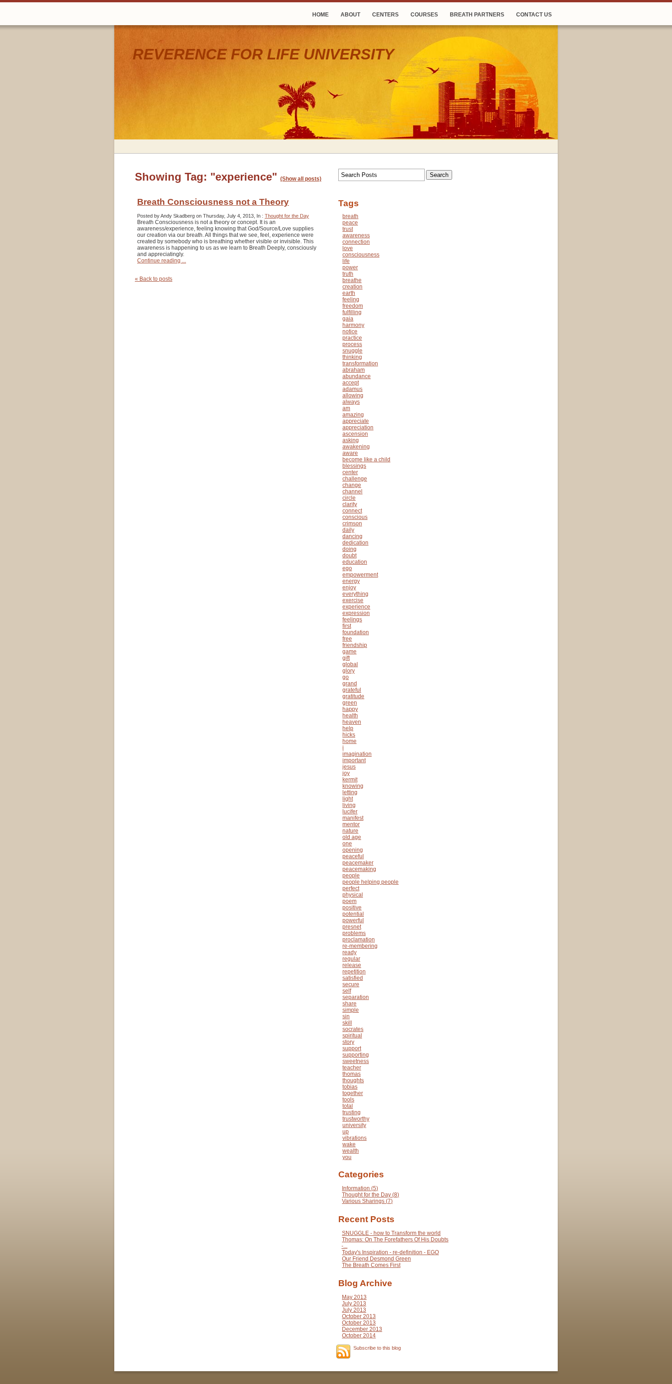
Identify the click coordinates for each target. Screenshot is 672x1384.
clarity (349, 504)
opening (352, 850)
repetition (354, 971)
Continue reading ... (161, 260)
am (346, 408)
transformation (360, 363)
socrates (352, 1029)
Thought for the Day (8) (370, 1195)
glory (348, 671)
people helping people (370, 882)
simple (350, 1010)
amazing (353, 414)
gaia (347, 318)
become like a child (366, 459)
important (354, 760)
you (347, 1157)
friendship (354, 645)
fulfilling (352, 312)
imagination (357, 754)
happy (350, 709)
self (346, 991)
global (350, 664)
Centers (385, 14)
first (346, 626)
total (347, 1106)
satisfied (352, 978)
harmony (353, 325)
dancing (352, 536)
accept (350, 382)
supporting (355, 1055)
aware (350, 453)
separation (355, 997)
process (352, 344)
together (352, 1093)
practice (352, 338)
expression (356, 613)
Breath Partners (477, 14)
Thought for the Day (287, 216)
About (350, 14)
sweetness (355, 1061)
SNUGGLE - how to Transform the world (391, 1233)
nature (350, 831)
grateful (351, 690)
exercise (352, 600)
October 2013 (359, 1316)
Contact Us (534, 14)
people (351, 875)
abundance (356, 376)
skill (347, 1023)
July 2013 (354, 1303)
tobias (349, 1087)
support (351, 1048)
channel (352, 491)
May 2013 (354, 1297)
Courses (424, 14)
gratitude (353, 696)
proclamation (358, 939)
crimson (352, 523)
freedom (352, 306)
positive (352, 907)
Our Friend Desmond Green (376, 1259)
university (354, 1125)
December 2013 (362, 1329)
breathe (352, 280)
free (347, 639)
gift (346, 658)
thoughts (353, 1080)
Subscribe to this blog (377, 1348)
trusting (351, 1112)
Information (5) (360, 1188)
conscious (355, 517)
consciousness (360, 254)
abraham (353, 370)
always (351, 402)
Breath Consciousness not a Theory (213, 202)
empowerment (360, 575)
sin (346, 1016)
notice (349, 331)
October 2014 (359, 1335)
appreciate (355, 421)
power (350, 267)
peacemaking (359, 869)
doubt (349, 555)
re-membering (360, 946)
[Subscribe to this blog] (343, 1351)
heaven (351, 722)
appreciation (357, 427)
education (354, 562)
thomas (351, 1074)
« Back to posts (153, 279)
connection (356, 242)
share (349, 1003)
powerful (353, 920)
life (346, 261)
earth (348, 293)
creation (352, 286)
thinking (352, 357)
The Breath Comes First (371, 1265)
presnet (351, 927)
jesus (349, 767)
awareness (356, 235)
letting (349, 792)
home (349, 741)
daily (348, 530)
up (345, 1131)
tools (348, 1099)
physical (352, 895)
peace (350, 222)
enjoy (349, 587)
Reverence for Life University (263, 54)
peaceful (353, 856)
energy (351, 581)
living (349, 805)
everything (355, 594)
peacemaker (357, 863)
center (350, 472)
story (348, 1042)
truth (347, 274)
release (351, 965)
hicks (348, 735)
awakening (356, 447)
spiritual (352, 1035)
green (349, 703)
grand (349, 683)
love (347, 248)
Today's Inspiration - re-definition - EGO (390, 1252)
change (351, 485)
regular (351, 959)
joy (346, 773)
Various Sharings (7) (367, 1201)
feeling (350, 299)
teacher (351, 1067)
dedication (355, 543)
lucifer (349, 811)
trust (347, 229)
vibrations (354, 1138)
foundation (355, 632)
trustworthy (355, 1119)
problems (354, 933)
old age (351, 837)
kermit (349, 779)
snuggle (352, 350)
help (347, 728)
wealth (350, 1151)
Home (320, 14)
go (345, 677)
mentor (351, 824)
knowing (352, 786)
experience (356, 607)
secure (350, 984)
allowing (352, 395)
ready (349, 952)
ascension (355, 434)
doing (349, 549)
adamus (352, 389)
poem (349, 901)
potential (353, 914)
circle (349, 498)
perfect (350, 888)
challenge (354, 479)
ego (347, 568)
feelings (352, 619)
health (350, 715)
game (349, 651)
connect (352, 511)
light (347, 799)
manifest (352, 818)
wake (349, 1144)
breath (350, 216)
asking (350, 440)
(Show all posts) (300, 179)
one (347, 843)
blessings (354, 466)
